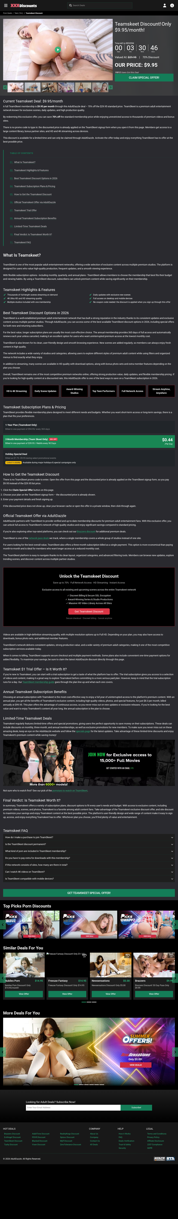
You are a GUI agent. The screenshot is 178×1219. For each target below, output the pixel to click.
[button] (15, 87)
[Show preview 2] (32, 87)
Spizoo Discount (67, 1137)
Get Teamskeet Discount (89, 611)
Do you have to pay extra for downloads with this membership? (37, 858)
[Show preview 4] (66, 87)
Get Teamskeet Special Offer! (89, 893)
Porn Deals (7, 13)
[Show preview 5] (83, 87)
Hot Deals (9, 1129)
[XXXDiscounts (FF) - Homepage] (24, 5)
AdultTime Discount (40, 1134)
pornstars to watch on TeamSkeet (69, 790)
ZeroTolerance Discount (70, 1144)
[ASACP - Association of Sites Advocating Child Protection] (159, 1158)
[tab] (84, 1002)
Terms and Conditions (156, 1134)
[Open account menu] (164, 5)
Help (120, 1129)
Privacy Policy (153, 1137)
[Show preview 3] (49, 87)
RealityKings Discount (69, 1134)
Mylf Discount (66, 1141)
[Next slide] (111, 87)
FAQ (120, 1137)
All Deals (94, 1144)
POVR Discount (38, 1137)
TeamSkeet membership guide (38, 682)
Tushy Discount (11, 1144)
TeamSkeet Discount (13, 1141)
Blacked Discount (39, 1141)
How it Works (125, 1134)
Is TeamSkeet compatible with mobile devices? (29, 878)
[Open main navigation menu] (6, 5)
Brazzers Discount (12, 1134)
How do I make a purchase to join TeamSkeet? (29, 837)
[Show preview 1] (16, 87)
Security (122, 1148)
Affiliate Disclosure (155, 1141)
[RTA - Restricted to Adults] (170, 1158)
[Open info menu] (172, 5)
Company (94, 1129)
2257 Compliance (154, 1144)
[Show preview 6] (100, 87)
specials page (83, 731)
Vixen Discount (38, 1144)
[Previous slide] (3, 924)
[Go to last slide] (5, 87)
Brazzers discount (86, 531)
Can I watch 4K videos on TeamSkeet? (25, 872)
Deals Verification (126, 1141)
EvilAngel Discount (12, 1137)
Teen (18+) (18, 13)
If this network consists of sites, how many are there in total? (36, 865)
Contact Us (95, 1141)
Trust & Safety (125, 1144)
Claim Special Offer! (144, 77)
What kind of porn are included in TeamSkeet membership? (35, 851)
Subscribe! (136, 1107)
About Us (94, 1134)
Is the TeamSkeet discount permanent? (25, 844)
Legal (149, 1129)
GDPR (149, 1148)
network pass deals (39, 538)
